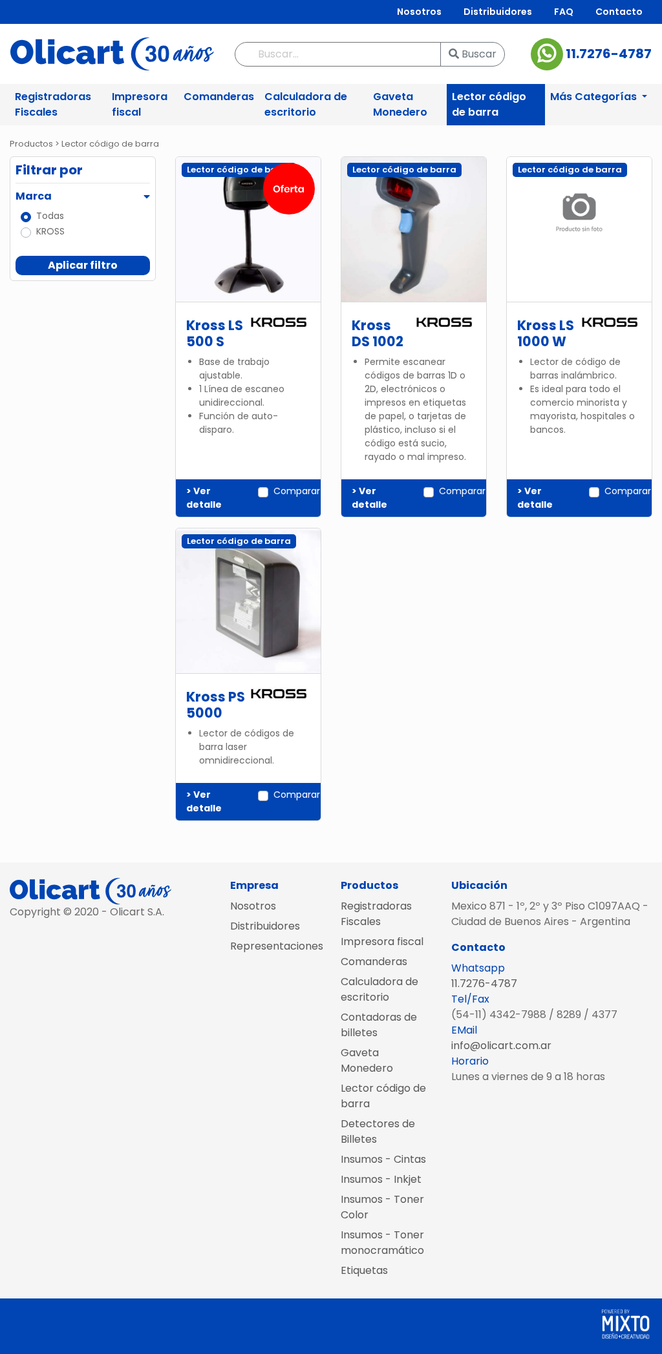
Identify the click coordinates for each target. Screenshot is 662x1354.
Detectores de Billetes (378, 1131)
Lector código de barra (489, 104)
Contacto (619, 11)
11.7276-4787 (607, 53)
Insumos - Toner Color (382, 1207)
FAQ (563, 11)
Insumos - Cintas (383, 1159)
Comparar (296, 490)
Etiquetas (364, 1270)
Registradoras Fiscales (53, 104)
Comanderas (219, 96)
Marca (34, 196)
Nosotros (419, 11)
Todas (50, 215)
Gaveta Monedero (400, 104)
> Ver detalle (204, 497)
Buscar (477, 54)
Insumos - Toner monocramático (382, 1242)
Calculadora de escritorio (305, 104)
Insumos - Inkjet (381, 1179)
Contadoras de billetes (379, 1025)
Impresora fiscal (139, 104)
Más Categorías (594, 96)
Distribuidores (498, 11)
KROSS (50, 231)
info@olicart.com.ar (501, 1045)
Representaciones (275, 946)
